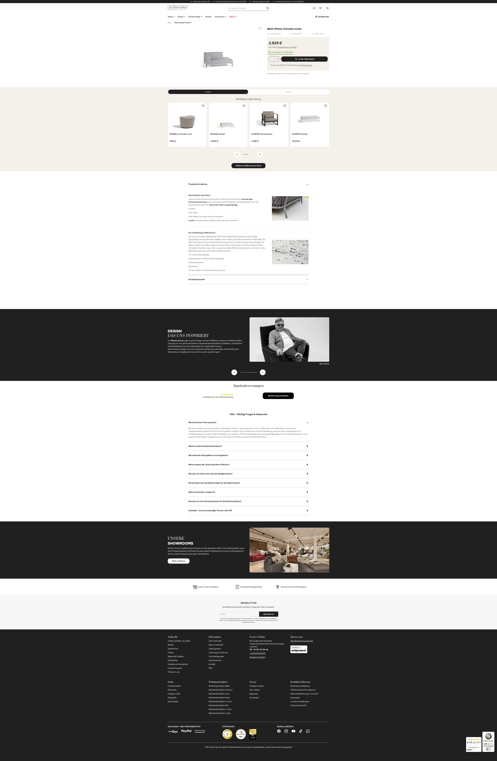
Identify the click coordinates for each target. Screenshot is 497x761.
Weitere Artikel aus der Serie (248, 165)
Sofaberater (323, 16)
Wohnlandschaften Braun (219, 697)
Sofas (170, 16)
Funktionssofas (174, 686)
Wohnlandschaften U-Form (220, 701)
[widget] (473, 744)
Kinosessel (254, 697)
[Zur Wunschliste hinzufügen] (259, 28)
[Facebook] (279, 731)
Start (169, 23)
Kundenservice (215, 660)
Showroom (220, 16)
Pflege (171, 652)
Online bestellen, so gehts (179, 641)
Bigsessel (254, 693)
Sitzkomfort (173, 648)
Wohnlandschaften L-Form (220, 709)
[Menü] (492, 733)
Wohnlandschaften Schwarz (221, 690)
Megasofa (172, 697)
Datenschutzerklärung (299, 686)
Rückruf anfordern (257, 657)
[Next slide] (260, 154)
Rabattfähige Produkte (182, 23)
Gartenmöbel (194, 16)
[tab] (245, 154)
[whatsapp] (308, 731)
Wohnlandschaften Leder (220, 713)
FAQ (210, 668)
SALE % (232, 16)
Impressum (295, 697)
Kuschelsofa (173, 701)
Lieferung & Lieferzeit (218, 652)
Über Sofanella (215, 641)
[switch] (488, 749)
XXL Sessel (254, 690)
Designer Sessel (257, 686)
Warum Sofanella (216, 645)
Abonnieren (268, 614)
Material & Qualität (176, 656)
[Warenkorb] (327, 8)
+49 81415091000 (258, 653)
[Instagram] (286, 731)
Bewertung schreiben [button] (278, 395)
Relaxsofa (172, 690)
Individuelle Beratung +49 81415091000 (289, 2)
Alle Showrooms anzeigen (301, 641)
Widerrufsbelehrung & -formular (304, 693)
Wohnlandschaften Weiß (219, 686)
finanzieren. (307, 65)
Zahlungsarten (215, 648)
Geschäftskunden (216, 656)
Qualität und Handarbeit (178, 664)
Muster (208, 16)
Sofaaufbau (173, 660)
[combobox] (246, 8)
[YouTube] (293, 731)
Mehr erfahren (178, 561)
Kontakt (212, 664)
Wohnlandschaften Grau (219, 693)
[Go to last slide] (237, 154)
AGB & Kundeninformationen (302, 690)
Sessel (180, 16)
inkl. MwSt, (283, 47)
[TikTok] (301, 731)
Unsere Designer (175, 668)
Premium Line (174, 672)
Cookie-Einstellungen (299, 701)
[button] (314, 8)
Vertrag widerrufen (298, 705)
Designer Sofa (174, 693)
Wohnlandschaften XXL (219, 705)
